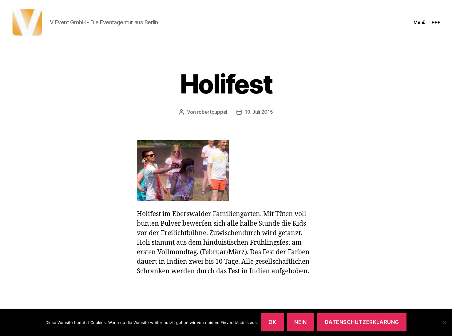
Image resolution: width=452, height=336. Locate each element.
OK (272, 322)
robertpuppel (212, 112)
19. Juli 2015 (259, 112)
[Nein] (444, 322)
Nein (300, 322)
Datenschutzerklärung (362, 322)
